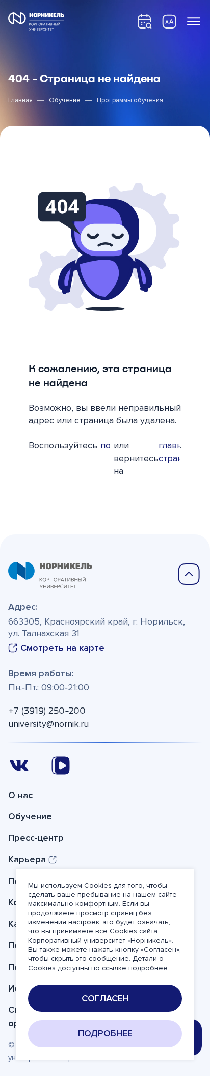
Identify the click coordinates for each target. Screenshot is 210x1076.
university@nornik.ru (48, 724)
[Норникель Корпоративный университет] (36, 21)
